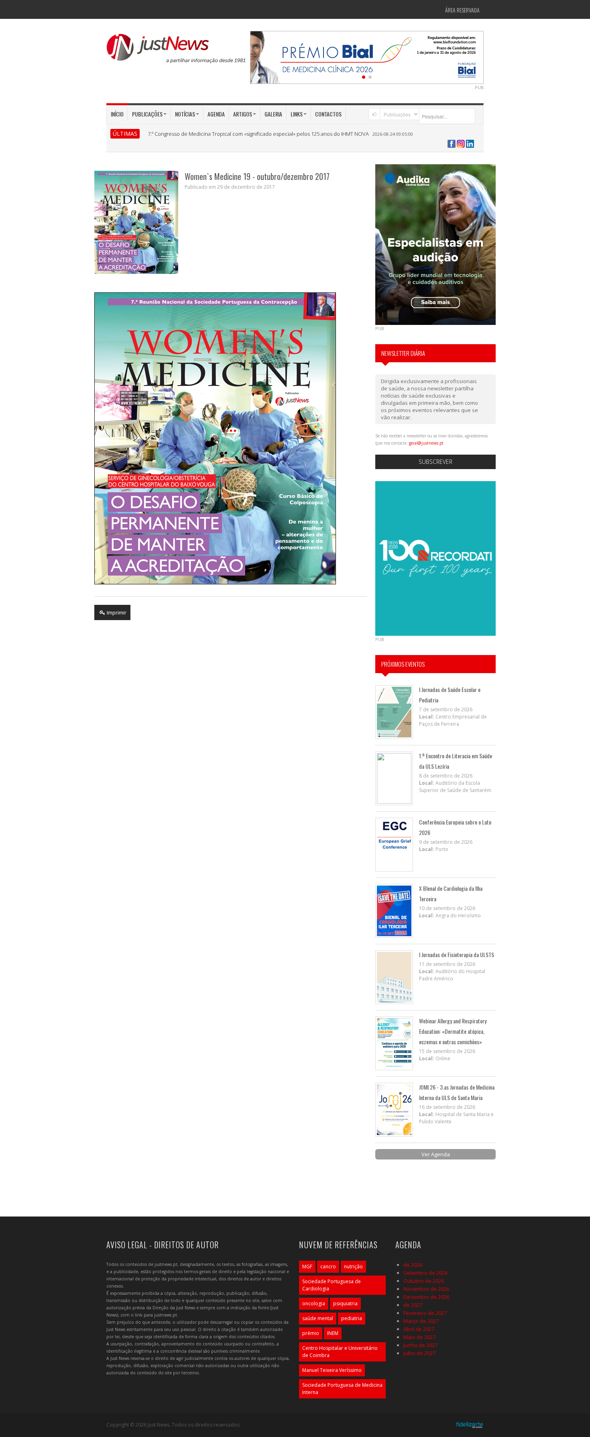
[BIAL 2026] (366, 56)
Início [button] (117, 114)
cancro (328, 1266)
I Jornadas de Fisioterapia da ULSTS (456, 954)
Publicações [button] (147, 114)
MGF (307, 1266)
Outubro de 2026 (423, 1280)
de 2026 (412, 1264)
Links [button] (297, 114)
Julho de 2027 (419, 1353)
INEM (332, 1333)
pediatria (351, 1318)
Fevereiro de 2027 (425, 1313)
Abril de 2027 (418, 1329)
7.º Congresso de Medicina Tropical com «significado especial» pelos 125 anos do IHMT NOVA (258, 133)
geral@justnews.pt (426, 443)
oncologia (313, 1303)
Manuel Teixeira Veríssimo (332, 1370)
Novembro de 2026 (426, 1288)
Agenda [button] (216, 114)
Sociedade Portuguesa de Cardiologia (331, 1285)
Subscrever (435, 461)
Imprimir (116, 612)
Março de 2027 (421, 1321)
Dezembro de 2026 (426, 1296)
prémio (310, 1333)
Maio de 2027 (419, 1337)
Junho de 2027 (420, 1345)
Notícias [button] (185, 114)
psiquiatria (345, 1303)
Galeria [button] (273, 114)
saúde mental (317, 1318)
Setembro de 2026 (425, 1272)
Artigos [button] (242, 114)
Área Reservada (462, 10)
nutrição (353, 1266)
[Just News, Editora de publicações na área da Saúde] (176, 51)
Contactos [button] (328, 114)
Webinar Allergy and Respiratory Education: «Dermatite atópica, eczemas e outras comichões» (452, 1031)
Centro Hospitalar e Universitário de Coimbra (340, 1352)
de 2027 (412, 1304)
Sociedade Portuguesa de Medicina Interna (342, 1389)
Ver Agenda (435, 1154)
